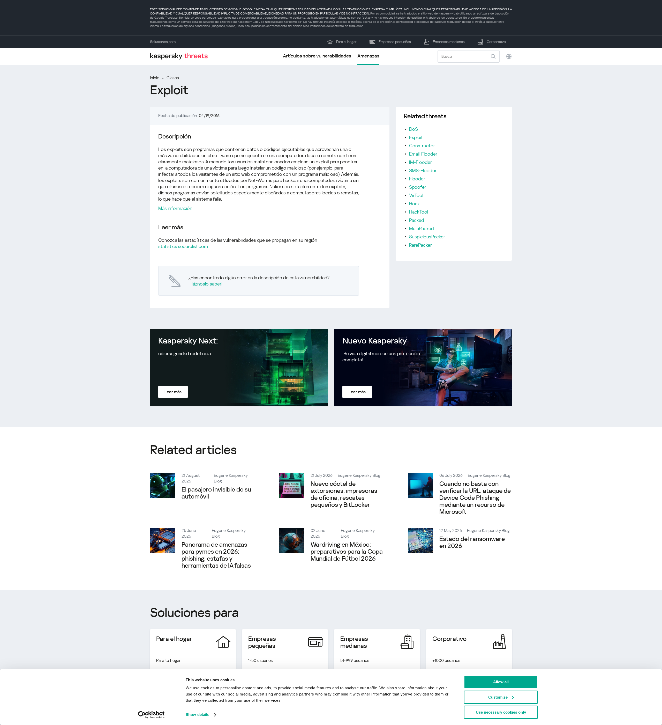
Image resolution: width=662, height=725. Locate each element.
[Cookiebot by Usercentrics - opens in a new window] (151, 715)
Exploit (416, 137)
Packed (416, 220)
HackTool (418, 212)
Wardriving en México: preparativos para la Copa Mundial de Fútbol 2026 (347, 551)
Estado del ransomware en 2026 (472, 542)
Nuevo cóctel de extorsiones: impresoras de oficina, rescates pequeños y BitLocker (344, 494)
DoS (413, 129)
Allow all (501, 682)
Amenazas (368, 55)
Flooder (417, 178)
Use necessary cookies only (501, 712)
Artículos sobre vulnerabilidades (317, 55)
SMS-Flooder (423, 170)
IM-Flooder (420, 162)
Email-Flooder (423, 154)
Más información (175, 208)
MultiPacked (421, 228)
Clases (173, 77)
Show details (197, 714)
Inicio (154, 77)
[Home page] (181, 56)
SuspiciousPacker (427, 236)
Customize (498, 697)
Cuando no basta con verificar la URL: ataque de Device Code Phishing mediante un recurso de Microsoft (475, 497)
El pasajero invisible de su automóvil (216, 493)
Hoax (414, 203)
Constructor (422, 145)
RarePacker (420, 245)
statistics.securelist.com (183, 246)
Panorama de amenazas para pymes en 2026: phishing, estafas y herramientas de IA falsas (216, 555)
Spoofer (417, 187)
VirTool (416, 195)
